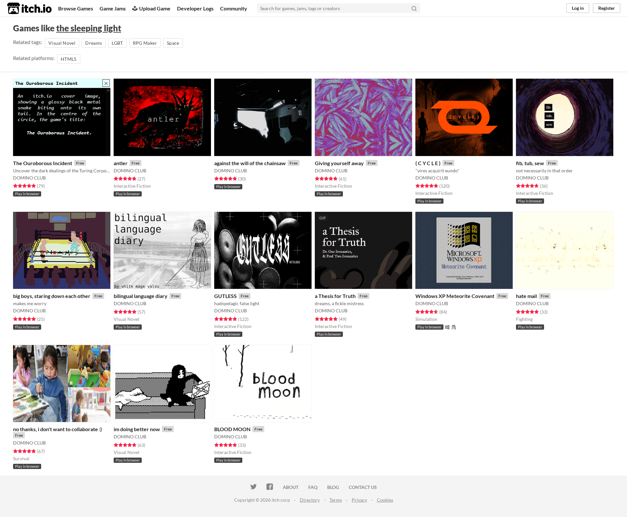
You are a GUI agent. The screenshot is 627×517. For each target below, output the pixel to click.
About (290, 487)
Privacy (359, 500)
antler (121, 163)
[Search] (414, 8)
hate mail (526, 296)
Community (233, 8)
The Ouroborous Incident (42, 163)
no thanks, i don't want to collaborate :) (57, 429)
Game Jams (113, 8)
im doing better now (137, 429)
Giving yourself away (339, 163)
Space (173, 43)
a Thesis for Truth (335, 296)
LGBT (117, 43)
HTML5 (69, 59)
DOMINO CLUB (29, 177)
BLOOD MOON (232, 429)
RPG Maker (145, 43)
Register (606, 8)
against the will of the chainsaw (250, 163)
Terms (336, 500)
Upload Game (154, 8)
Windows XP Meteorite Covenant (454, 296)
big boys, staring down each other (51, 296)
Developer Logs (195, 8)
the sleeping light (88, 28)
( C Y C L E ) (428, 163)
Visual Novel (61, 43)
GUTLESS (225, 296)
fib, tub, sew (530, 163)
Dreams (93, 43)
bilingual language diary (141, 296)
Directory (310, 500)
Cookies (385, 500)
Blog (333, 487)
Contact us (363, 487)
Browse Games (75, 8)
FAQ (312, 487)
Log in (578, 8)
